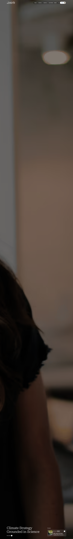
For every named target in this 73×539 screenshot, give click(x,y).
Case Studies (51, 2)
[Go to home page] (11, 3)
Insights (55, 2)
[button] (36, 3)
